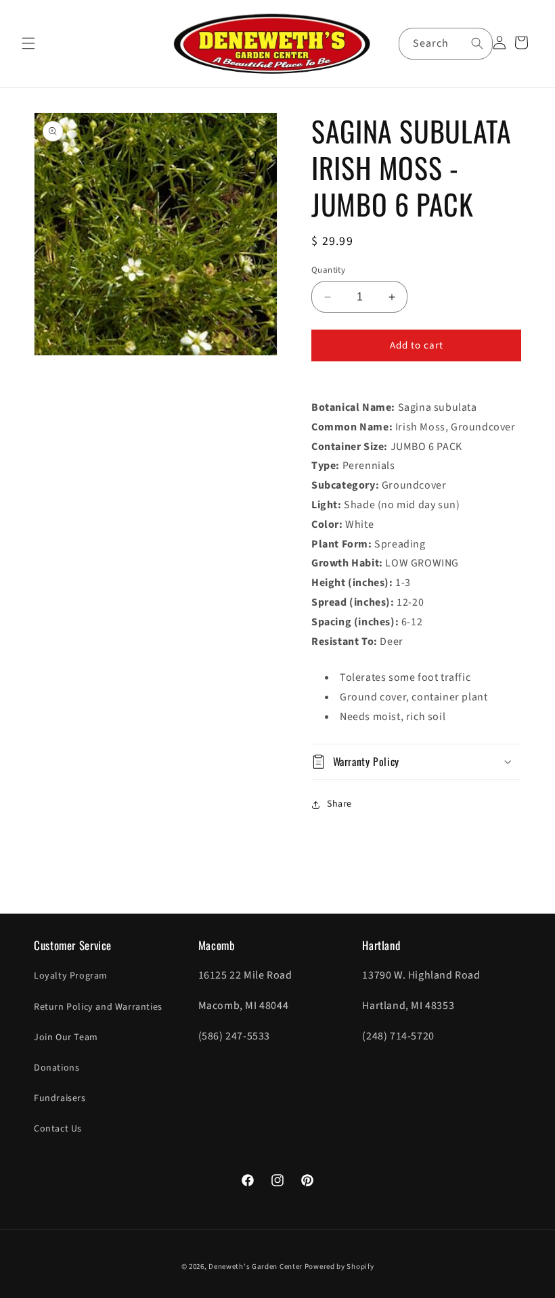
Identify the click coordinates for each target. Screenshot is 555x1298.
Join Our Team (66, 1037)
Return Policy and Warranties (98, 1007)
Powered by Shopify (339, 1266)
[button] (28, 43)
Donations (56, 1068)
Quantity (328, 270)
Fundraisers (60, 1098)
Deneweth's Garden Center (255, 1266)
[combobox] (445, 43)
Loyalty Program (71, 976)
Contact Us (58, 1129)
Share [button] (339, 804)
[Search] (477, 43)
